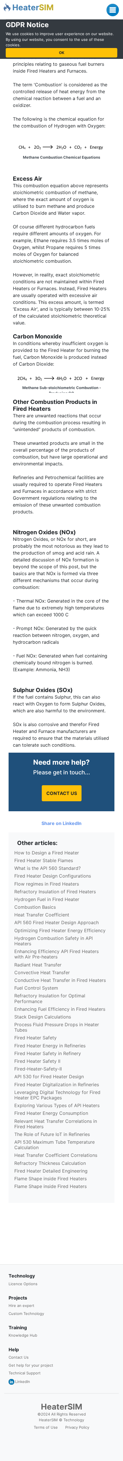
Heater (33, 7)
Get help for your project (31, 1365)
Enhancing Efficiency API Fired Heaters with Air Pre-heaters (56, 954)
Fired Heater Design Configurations (52, 876)
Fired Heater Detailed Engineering (51, 1171)
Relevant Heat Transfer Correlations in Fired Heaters (55, 1123)
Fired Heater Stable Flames (43, 860)
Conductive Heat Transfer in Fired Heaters (60, 980)
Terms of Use (46, 1427)
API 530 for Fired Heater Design (49, 1076)
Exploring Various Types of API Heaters (57, 1105)
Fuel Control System (36, 988)
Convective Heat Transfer (42, 972)
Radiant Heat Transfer (37, 965)
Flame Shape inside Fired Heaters (50, 1178)
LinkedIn (22, 1381)
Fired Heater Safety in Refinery (47, 1053)
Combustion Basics (35, 907)
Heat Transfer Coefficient (41, 915)
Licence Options (23, 1283)
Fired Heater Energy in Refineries (50, 1046)
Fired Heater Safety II (37, 1061)
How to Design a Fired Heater (46, 853)
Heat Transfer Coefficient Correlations (55, 1155)
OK (61, 52)
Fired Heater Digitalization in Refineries (56, 1084)
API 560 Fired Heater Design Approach (56, 922)
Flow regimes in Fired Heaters (46, 884)
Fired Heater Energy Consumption (51, 1113)
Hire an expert (21, 1305)
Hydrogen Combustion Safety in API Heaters (53, 940)
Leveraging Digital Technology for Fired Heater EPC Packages (57, 1095)
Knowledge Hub (23, 1335)
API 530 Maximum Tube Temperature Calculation (54, 1144)
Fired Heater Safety (35, 1038)
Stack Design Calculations (42, 1017)
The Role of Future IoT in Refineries (52, 1134)
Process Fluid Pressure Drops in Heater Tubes (56, 1027)
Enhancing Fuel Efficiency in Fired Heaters (59, 1009)
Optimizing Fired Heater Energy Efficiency (60, 930)
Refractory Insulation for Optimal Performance (49, 998)
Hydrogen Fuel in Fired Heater (46, 899)
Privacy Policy (77, 1427)
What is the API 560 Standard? (47, 868)
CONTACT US (61, 793)
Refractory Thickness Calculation (50, 1163)
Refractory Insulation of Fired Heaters (55, 891)
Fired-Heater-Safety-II (38, 1069)
